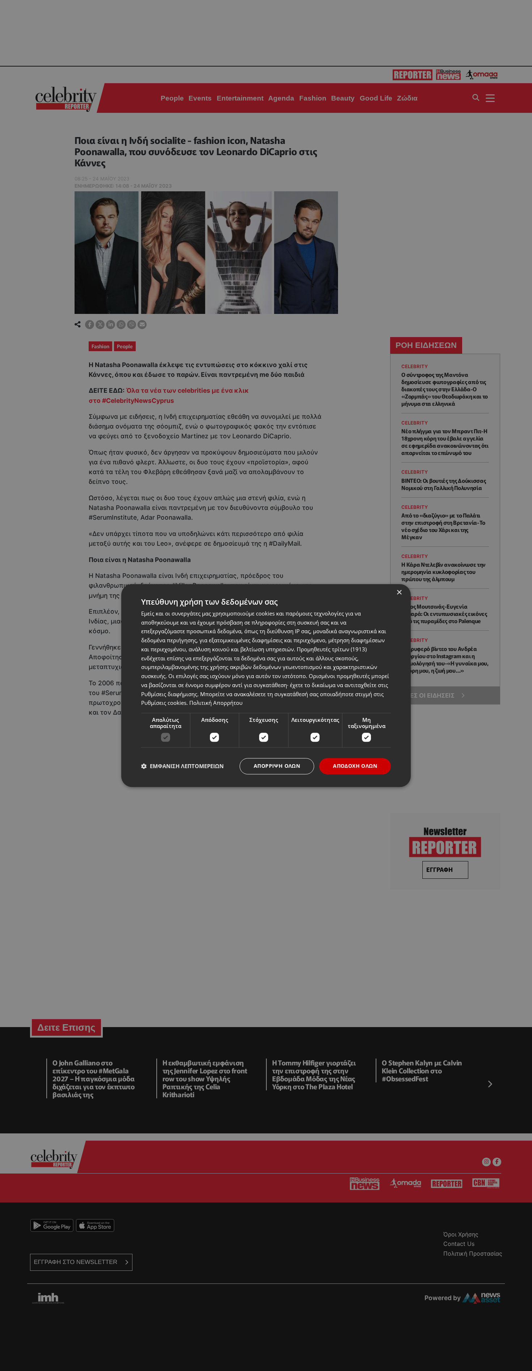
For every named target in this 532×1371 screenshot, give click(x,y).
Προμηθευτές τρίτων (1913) (332, 649)
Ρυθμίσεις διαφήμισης (169, 694)
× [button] (399, 592)
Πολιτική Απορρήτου (215, 703)
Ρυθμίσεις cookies (163, 703)
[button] (182, 766)
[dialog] (266, 685)
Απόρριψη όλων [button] (277, 765)
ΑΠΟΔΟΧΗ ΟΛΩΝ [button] (355, 765)
